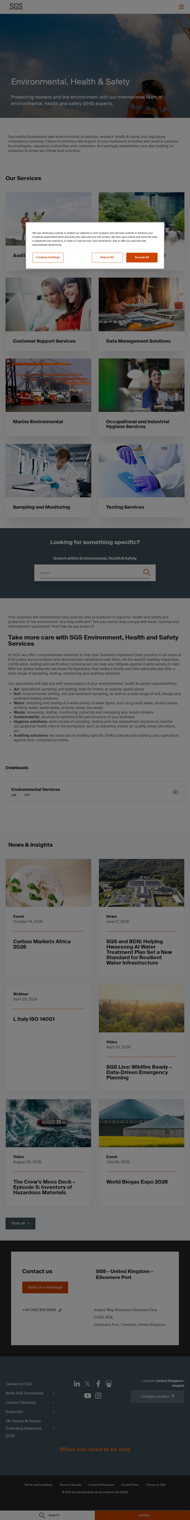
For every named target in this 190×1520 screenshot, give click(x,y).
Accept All (142, 257)
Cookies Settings (48, 257)
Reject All (107, 257)
